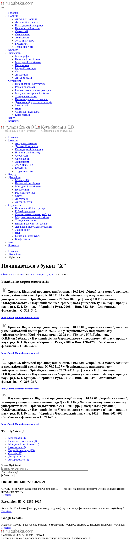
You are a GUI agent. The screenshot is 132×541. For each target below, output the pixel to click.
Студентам (14, 80)
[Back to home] (17, 3)
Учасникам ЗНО (24, 40)
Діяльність (14, 52)
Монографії (22, 56)
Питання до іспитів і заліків (31, 99)
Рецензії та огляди (25, 68)
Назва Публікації (11, 465)
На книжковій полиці (27, 28)
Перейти (6, 494)
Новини (13, 15)
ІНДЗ (18, 108)
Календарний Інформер (29, 25)
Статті (19, 71)
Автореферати (23, 77)
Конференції (22, 114)
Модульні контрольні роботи (32, 93)
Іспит (11, 117)
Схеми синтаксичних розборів (33, 90)
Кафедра (13, 49)
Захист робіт (22, 105)
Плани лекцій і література (30, 83)
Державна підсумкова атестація (33, 102)
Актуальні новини (26, 19)
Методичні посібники (28, 62)
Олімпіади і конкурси (27, 111)
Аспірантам (22, 37)
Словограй (21, 31)
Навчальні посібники (27, 59)
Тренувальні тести (26, 96)
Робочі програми (25, 86)
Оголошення (22, 34)
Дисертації (21, 74)
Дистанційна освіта (26, 22)
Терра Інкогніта (24, 46)
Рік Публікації (9, 472)
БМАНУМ (21, 43)
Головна (13, 12)
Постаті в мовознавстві (27, 317)
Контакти (13, 120)
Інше (3, 317)
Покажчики (22, 65)
